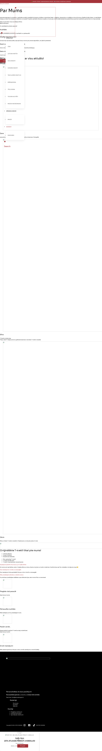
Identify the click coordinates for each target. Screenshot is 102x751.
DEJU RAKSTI (12, 61)
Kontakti (15, 704)
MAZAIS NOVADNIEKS (14, 103)
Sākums (15, 706)
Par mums (15, 703)
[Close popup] (20, 733)
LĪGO (9, 46)
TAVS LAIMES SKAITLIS (14, 75)
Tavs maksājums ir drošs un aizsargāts (10, 569)
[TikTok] (34, 726)
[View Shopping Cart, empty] (4, 142)
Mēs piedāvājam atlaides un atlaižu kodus (11, 575)
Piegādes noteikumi (16, 712)
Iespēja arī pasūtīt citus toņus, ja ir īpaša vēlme (13, 564)
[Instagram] (24, 726)
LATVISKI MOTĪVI (13, 53)
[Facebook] (29, 726)
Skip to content (4, 3)
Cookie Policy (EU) (16, 713)
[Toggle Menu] (21, 38)
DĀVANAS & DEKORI (11, 111)
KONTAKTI (8, 126)
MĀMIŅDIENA (12, 82)
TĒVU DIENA (11, 89)
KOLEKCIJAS (9, 38)
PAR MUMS (11, 135)
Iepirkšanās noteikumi (17, 715)
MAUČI (10, 119)
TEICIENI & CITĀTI (13, 96)
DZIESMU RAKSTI (13, 68)
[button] (7, 146)
